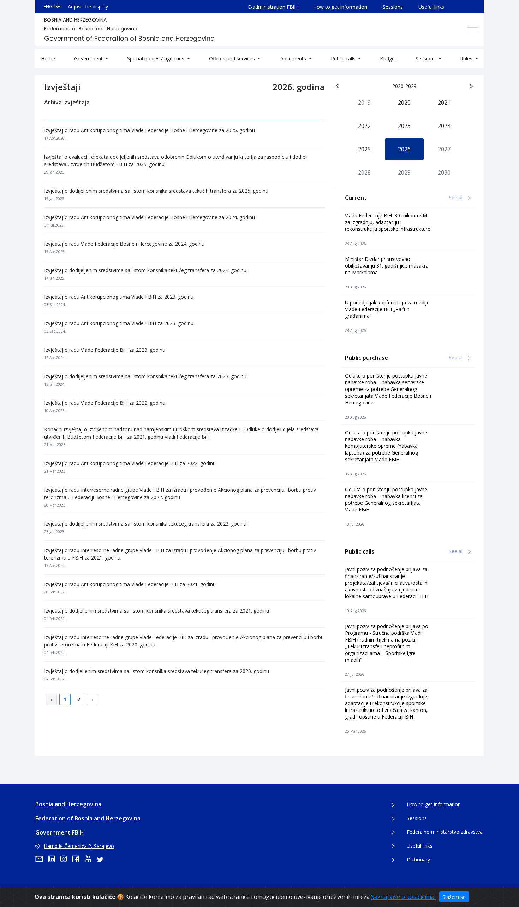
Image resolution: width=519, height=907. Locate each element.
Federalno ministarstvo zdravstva (445, 832)
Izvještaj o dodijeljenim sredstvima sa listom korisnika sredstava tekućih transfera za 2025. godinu (156, 190)
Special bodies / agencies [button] (156, 58)
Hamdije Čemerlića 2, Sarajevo (79, 846)
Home (48, 58)
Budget (388, 58)
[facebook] (78, 858)
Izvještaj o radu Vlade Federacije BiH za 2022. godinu (104, 402)
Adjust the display (88, 6)
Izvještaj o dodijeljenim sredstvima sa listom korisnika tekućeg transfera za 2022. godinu (145, 523)
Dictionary (418, 859)
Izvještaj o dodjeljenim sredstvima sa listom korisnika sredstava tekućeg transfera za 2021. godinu (156, 610)
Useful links (431, 7)
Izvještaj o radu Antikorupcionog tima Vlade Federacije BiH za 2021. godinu (130, 584)
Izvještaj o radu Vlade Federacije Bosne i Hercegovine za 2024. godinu (124, 243)
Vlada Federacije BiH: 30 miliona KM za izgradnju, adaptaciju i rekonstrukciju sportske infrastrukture (387, 222)
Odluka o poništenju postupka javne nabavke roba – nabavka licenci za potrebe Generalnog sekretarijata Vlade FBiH (386, 499)
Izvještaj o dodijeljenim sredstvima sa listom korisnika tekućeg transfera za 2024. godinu (145, 270)
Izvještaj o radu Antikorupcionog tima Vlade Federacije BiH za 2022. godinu (130, 463)
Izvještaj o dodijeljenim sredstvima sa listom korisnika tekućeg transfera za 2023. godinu (145, 376)
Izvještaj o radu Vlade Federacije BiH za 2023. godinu (104, 349)
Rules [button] (467, 58)
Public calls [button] (344, 58)
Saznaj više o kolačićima (403, 897)
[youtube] (90, 858)
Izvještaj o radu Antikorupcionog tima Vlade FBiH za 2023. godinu (118, 296)
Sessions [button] (426, 58)
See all (457, 197)
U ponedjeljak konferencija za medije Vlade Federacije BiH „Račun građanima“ (387, 309)
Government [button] (89, 58)
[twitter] (102, 858)
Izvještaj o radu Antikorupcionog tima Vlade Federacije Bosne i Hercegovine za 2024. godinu (149, 217)
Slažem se (454, 897)
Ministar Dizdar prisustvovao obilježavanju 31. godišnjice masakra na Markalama (387, 266)
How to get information (340, 7)
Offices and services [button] (232, 58)
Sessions (393, 7)
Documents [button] (293, 58)
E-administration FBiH (273, 7)
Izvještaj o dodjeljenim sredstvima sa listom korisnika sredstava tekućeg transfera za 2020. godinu (156, 671)
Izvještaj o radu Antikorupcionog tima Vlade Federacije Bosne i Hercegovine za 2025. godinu (149, 130)
